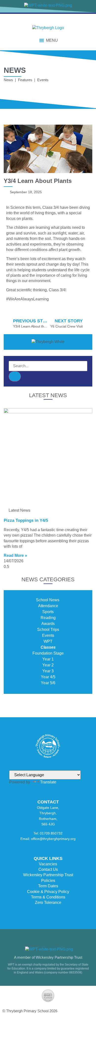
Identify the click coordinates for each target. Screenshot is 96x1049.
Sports (48, 612)
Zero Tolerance (48, 902)
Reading (48, 618)
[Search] (15, 376)
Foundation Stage (48, 653)
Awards (48, 624)
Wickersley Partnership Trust (48, 875)
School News (48, 600)
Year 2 (48, 665)
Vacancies (48, 864)
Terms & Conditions (48, 897)
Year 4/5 (48, 677)
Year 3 (48, 671)
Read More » (15, 555)
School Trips (48, 629)
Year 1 (48, 659)
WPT (48, 641)
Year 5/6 (48, 683)
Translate (48, 782)
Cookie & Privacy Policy (48, 892)
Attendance (48, 606)
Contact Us (48, 869)
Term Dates (48, 886)
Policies (48, 880)
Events (48, 635)
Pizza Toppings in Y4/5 (26, 520)
